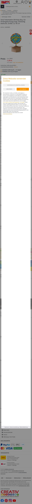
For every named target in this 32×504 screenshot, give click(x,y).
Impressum (7, 427)
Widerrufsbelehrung (24, 427)
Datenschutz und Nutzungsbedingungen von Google (13, 102)
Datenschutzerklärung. (7, 113)
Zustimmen (23, 89)
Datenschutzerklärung (14, 427)
